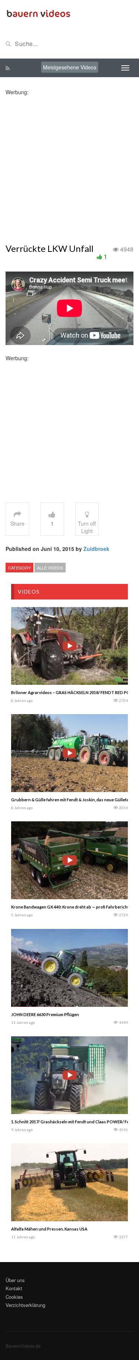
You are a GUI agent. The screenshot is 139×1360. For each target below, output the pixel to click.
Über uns (15, 1280)
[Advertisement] (69, 165)
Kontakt (14, 1288)
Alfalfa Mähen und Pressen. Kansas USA (49, 1228)
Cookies (14, 1296)
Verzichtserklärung (25, 1304)
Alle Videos (50, 568)
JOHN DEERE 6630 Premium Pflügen (45, 1014)
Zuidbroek (96, 548)
